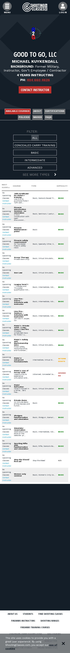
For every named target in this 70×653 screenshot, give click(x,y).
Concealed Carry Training (35, 145)
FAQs (48, 117)
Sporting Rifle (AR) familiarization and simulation (21, 446)
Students (28, 613)
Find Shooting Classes (50, 613)
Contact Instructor (35, 90)
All (34, 137)
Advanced (34, 167)
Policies (24, 117)
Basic (35, 152)
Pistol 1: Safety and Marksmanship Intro (21, 342)
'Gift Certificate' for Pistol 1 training (21, 195)
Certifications (54, 111)
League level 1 (21, 284)
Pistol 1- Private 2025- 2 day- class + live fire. (21, 327)
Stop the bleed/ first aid (21, 460)
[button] (35, 175)
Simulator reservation (19, 429)
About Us (12, 613)
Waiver (37, 117)
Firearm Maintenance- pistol (20, 229)
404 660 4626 (38, 80)
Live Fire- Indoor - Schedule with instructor (21, 301)
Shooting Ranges (49, 620)
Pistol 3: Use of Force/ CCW (21, 371)
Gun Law (18, 273)
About (37, 111)
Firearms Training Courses (35, 627)
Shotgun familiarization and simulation (21, 417)
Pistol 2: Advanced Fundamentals (21, 360)
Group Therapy (21, 257)
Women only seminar (20, 475)
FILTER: (32, 131)
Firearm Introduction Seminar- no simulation (20, 210)
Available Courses (18, 111)
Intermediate (35, 160)
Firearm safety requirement (21, 241)
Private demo (20, 400)
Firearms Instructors (23, 620)
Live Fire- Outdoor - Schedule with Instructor (21, 314)
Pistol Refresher (19, 386)
